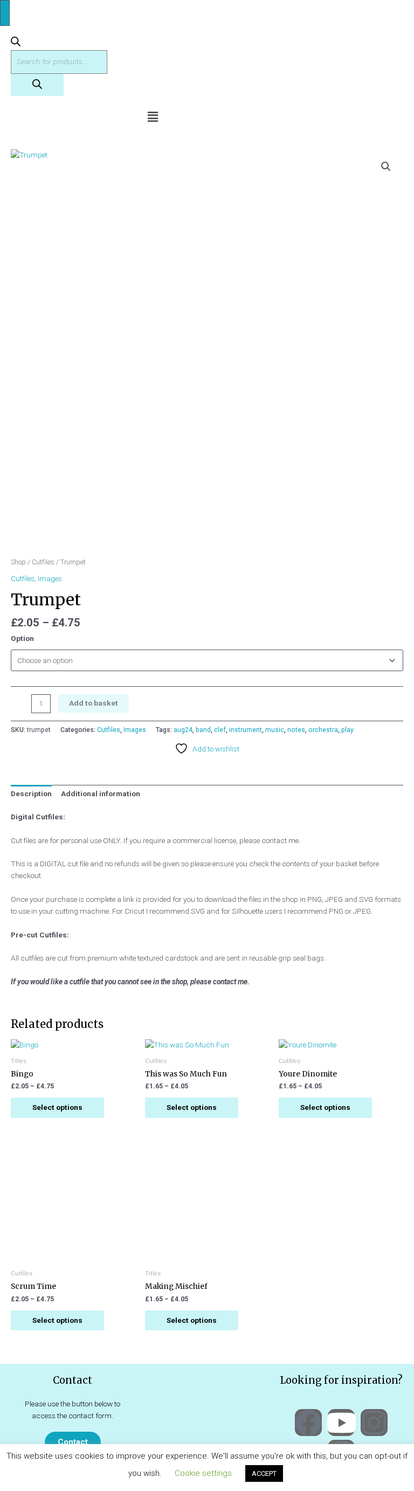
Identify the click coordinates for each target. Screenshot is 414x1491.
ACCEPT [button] (264, 1473)
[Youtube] (341, 1422)
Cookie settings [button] (203, 1473)
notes (296, 730)
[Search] (37, 85)
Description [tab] (31, 793)
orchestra (323, 730)
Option (22, 638)
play (347, 730)
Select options (57, 1107)
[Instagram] (374, 1422)
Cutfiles (43, 562)
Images (50, 578)
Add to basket (93, 703)
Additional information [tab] (100, 793)
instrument (245, 730)
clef (220, 730)
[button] (152, 117)
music (274, 730)
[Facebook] (308, 1422)
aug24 (183, 730)
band (203, 730)
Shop (18, 562)
